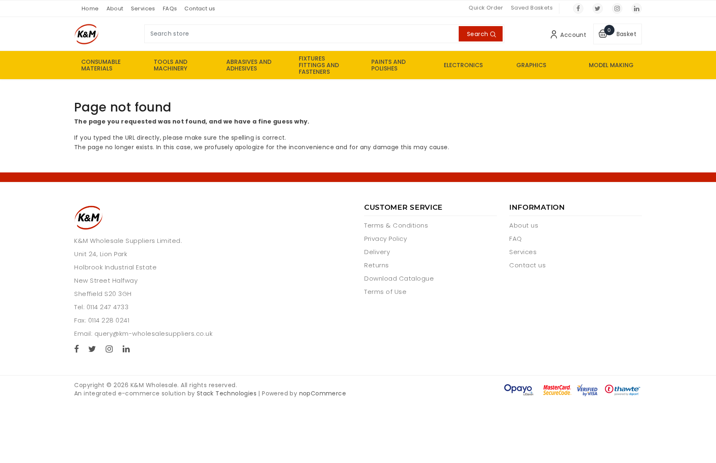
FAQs (170, 8)
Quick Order (486, 8)
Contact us (199, 8)
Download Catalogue (399, 278)
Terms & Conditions (396, 225)
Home (90, 8)
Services (143, 8)
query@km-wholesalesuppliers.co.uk (153, 333)
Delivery (377, 251)
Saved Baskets (532, 8)
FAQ (515, 238)
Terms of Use (385, 291)
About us (523, 225)
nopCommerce (322, 393)
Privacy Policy (385, 238)
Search (477, 34)
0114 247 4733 (108, 307)
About (114, 8)
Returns (376, 265)
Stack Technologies (226, 393)
